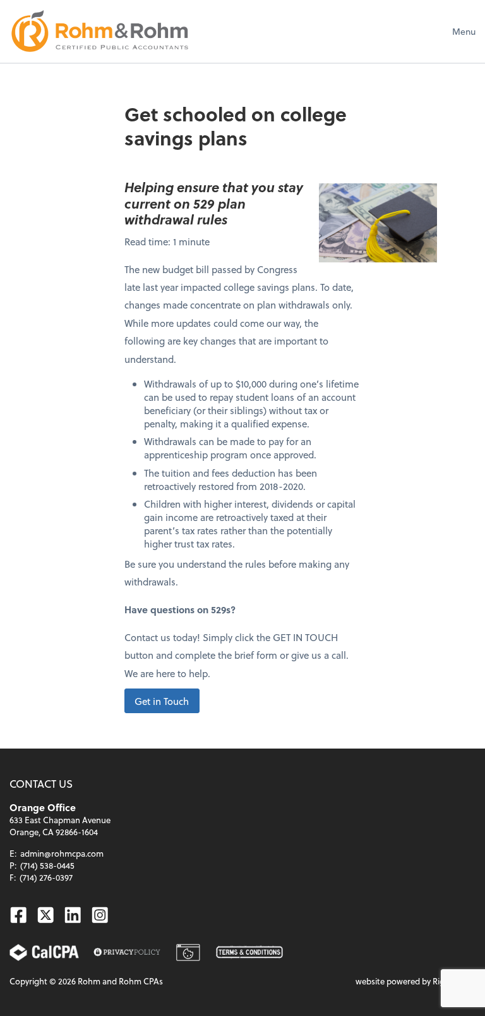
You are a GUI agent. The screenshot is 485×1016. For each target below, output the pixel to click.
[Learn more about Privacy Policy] (126, 952)
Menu (464, 31)
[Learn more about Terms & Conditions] (249, 952)
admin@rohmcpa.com (62, 853)
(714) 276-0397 (46, 877)
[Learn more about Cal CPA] (44, 952)
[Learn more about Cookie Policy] (188, 952)
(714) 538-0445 (47, 865)
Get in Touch (162, 700)
